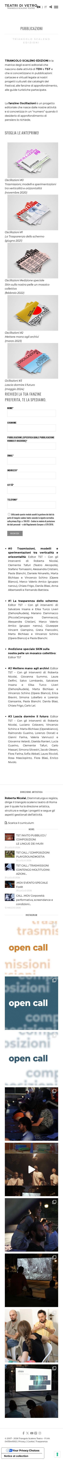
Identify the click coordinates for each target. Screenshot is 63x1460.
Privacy (22, 1441)
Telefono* (12, 499)
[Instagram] (40, 1433)
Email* (10, 455)
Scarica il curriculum (21, 822)
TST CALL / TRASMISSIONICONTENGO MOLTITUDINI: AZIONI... (33, 869)
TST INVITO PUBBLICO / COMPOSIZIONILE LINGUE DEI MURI (31, 839)
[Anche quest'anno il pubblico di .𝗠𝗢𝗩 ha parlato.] (31, 1114)
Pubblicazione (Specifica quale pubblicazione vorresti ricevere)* (30, 439)
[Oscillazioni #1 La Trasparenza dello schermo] (31, 212)
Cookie (30, 1441)
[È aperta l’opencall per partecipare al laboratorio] (31, 1003)
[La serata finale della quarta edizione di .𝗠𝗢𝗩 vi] (31, 1225)
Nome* (10, 408)
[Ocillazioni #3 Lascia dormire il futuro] (31, 361)
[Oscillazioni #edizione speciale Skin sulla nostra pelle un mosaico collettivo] (31, 260)
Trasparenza (41, 1441)
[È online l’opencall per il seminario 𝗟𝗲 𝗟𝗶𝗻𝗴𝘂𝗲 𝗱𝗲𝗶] (31, 1058)
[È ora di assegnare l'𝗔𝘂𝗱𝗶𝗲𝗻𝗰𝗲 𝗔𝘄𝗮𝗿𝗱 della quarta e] (31, 1169)
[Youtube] (31, 1433)
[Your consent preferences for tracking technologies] (57, 1454)
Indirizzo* (12, 470)
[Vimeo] (35, 1433)
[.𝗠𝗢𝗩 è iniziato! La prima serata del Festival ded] (31, 1391)
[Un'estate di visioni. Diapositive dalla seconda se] (31, 1280)
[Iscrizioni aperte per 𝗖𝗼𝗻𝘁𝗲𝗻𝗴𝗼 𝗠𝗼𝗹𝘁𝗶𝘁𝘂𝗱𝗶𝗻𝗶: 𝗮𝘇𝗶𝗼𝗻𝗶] (31, 948)
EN (38, 7)
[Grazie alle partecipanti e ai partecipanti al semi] (31, 1335)
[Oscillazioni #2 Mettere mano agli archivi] (31, 313)
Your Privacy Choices (26, 1450)
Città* (10, 484)
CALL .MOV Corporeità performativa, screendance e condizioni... (34, 899)
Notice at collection (16, 1456)
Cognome (11, 422)
